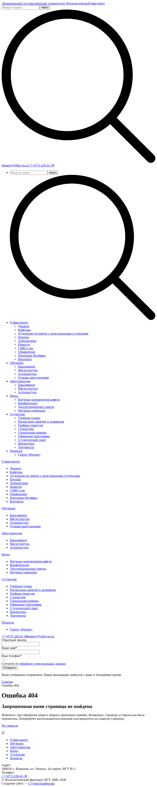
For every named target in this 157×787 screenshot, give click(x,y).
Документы (26, 447)
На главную (10, 725)
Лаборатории (27, 341)
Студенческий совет (32, 440)
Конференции (27, 403)
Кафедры (24, 330)
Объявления (26, 352)
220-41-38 (41, 165)
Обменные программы (34, 436)
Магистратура (28, 370)
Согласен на (34, 663)
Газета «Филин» (29, 454)
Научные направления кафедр (39, 399)
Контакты (25, 359)
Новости (24, 344)
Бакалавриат (26, 366)
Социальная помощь (32, 432)
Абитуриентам (20, 381)
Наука (14, 396)
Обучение (17, 363)
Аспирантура (27, 374)
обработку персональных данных (42, 663)
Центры (23, 337)
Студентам (17, 414)
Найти (44, 7)
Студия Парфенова (41, 783)
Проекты (16, 451)
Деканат (23, 326)
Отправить (9, 667)
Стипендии (26, 429)
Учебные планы (29, 418)
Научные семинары (31, 410)
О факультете (19, 322)
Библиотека (26, 443)
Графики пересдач (30, 425)
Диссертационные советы (36, 407)
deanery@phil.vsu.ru (15, 165)
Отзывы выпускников (33, 377)
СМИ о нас (26, 348)
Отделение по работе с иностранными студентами (53, 333)
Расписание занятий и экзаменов (41, 421)
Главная (7, 681)
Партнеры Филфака (32, 355)
